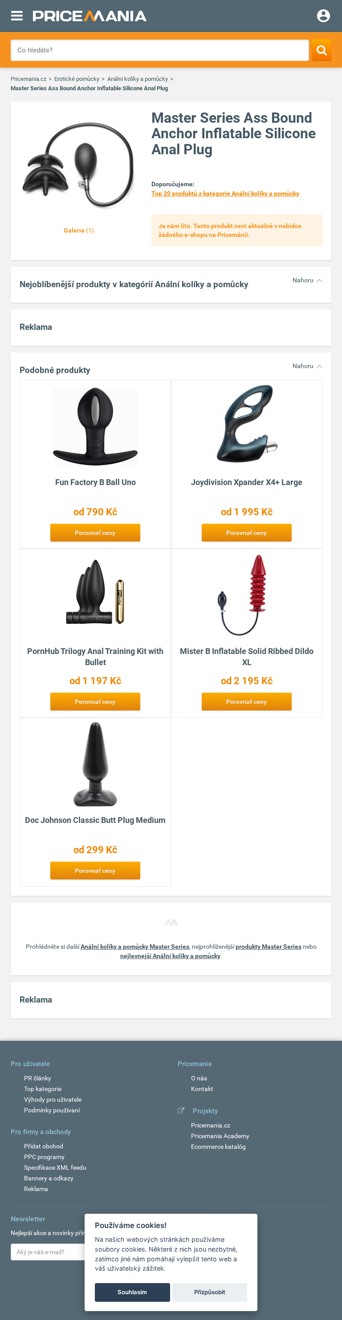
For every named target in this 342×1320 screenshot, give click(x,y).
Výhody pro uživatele (52, 1099)
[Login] (323, 17)
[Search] (321, 49)
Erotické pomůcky (76, 79)
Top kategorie (42, 1088)
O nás (199, 1078)
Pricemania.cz (28, 79)
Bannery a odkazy (48, 1178)
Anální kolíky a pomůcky (137, 79)
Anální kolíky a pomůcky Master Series (135, 946)
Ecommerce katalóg (218, 1146)
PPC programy (44, 1156)
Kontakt (202, 1088)
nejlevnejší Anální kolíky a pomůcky (170, 955)
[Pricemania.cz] (90, 16)
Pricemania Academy (220, 1135)
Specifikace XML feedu (55, 1167)
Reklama (36, 1188)
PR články (37, 1078)
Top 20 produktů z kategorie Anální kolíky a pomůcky (225, 193)
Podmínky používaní (52, 1110)
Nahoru (303, 280)
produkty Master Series (268, 946)
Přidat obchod (43, 1146)
